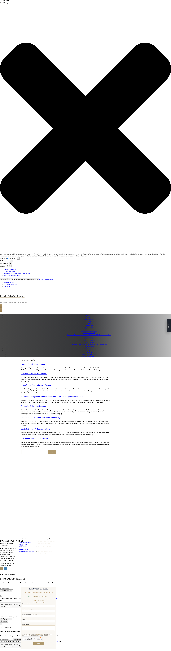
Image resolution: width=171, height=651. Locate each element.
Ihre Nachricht (25, 624)
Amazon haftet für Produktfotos (34, 374)
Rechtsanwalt (89, 319)
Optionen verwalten (10, 270)
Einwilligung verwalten (6, 619)
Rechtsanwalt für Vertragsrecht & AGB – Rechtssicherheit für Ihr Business (89, 335)
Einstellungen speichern (32, 279)
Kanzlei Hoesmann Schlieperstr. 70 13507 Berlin (25, 544)
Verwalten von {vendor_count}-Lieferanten (17, 274)
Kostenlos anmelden (19, 639)
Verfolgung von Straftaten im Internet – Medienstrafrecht (89, 345)
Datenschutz (89, 337)
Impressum (7, 287)
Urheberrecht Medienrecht (89, 331)
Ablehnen (10, 279)
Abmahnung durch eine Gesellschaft (36, 385)
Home (87, 315)
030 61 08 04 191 (40, 600)
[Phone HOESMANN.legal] (1, 568)
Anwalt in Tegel (89, 325)
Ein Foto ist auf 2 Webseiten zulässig (35, 429)
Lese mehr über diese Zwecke (12, 276)
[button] (85, 128)
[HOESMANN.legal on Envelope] (5, 568)
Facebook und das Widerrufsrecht (35, 364)
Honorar (89, 323)
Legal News (87, 349)
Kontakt (87, 351)
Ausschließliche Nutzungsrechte (34, 438)
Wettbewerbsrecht (89, 333)
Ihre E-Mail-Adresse (29, 609)
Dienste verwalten (9, 272)
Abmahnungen (89, 347)
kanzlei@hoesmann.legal (39, 602)
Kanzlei (87, 317)
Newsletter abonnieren (6, 591)
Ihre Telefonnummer (29, 614)
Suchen (23, 449)
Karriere (89, 321)
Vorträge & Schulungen (45, 551)
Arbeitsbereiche (87, 329)
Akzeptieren (3, 279)
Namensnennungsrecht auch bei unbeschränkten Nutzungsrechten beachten (52, 397)
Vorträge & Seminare (89, 341)
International (89, 327)
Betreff (23, 619)
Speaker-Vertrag (89, 343)
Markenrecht (89, 339)
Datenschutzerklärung (10, 285)
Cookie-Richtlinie (9, 283)
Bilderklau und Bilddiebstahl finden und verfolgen (41, 417)
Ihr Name (27, 604)
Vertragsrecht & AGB (44, 546)
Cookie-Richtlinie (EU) (89, 356)
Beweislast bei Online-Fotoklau (33, 406)
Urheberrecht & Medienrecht (46, 541)
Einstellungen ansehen (19, 279)
